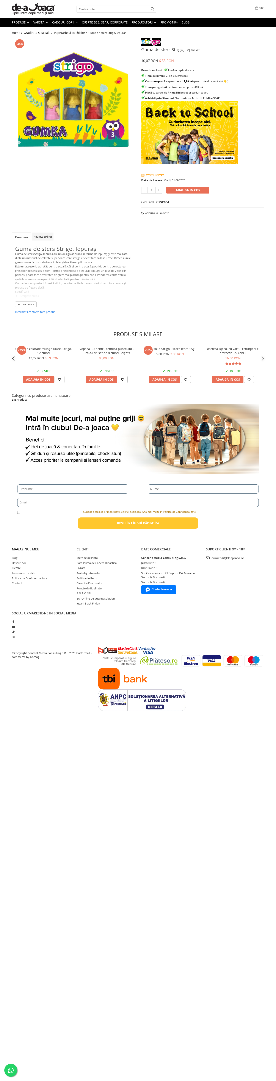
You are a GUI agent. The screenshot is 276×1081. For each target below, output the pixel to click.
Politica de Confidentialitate (29, 578)
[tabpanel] (73, 99)
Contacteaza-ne (162, 589)
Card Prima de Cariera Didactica (97, 563)
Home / (17, 33)
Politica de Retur (87, 578)
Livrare (16, 568)
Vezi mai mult (25, 304)
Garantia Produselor (89, 583)
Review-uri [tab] (43, 237)
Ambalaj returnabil (88, 573)
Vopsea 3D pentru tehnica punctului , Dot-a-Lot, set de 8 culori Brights (107, 351)
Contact (17, 583)
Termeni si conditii (23, 573)
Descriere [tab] (21, 237)
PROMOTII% (169, 22)
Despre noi (19, 563)
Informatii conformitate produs (35, 312)
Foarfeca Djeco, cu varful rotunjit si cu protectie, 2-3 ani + (233, 351)
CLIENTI (83, 549)
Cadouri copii (63, 22)
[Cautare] (152, 9)
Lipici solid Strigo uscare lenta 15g (169, 349)
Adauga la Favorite (156, 213)
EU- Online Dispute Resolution (96, 598)
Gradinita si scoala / (38, 33)
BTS (14, 399)
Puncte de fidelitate (89, 588)
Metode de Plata (87, 558)
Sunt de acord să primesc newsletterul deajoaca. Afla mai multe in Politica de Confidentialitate (139, 512)
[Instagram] (13, 637)
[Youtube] (13, 627)
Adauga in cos (188, 190)
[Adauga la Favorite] (59, 379)
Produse (19, 22)
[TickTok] (13, 632)
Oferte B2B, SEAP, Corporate (105, 22)
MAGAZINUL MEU (25, 549)
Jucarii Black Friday (88, 603)
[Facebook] (13, 622)
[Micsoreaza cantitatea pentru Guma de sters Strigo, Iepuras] (144, 190)
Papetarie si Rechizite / (71, 33)
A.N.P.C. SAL (84, 593)
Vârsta (39, 22)
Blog (186, 22)
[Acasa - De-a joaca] (33, 9)
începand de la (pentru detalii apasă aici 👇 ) (186, 81)
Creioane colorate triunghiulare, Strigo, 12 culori (43, 351)
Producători (143, 22)
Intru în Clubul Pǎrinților (138, 523)
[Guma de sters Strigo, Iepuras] (73, 99)
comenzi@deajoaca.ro (227, 558)
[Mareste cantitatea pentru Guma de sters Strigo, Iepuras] (158, 190)
